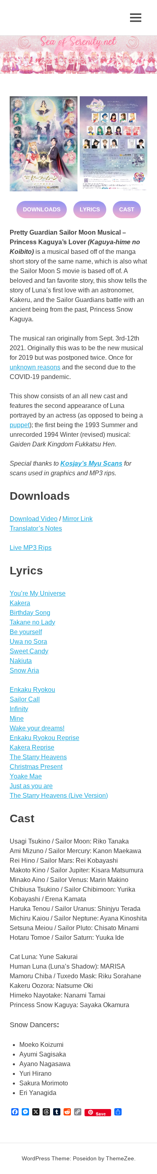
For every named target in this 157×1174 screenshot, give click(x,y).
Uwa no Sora (28, 641)
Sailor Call (25, 699)
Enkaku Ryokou (32, 689)
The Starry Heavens (38, 757)
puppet (19, 425)
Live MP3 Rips (31, 547)
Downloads (41, 209)
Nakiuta (21, 660)
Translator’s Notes (36, 528)
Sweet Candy (29, 651)
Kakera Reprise (32, 747)
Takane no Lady (32, 622)
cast (126, 209)
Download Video (34, 518)
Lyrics (90, 209)
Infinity (19, 709)
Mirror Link (77, 518)
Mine (17, 718)
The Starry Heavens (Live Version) (59, 795)
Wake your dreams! (37, 728)
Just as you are (31, 786)
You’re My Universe (38, 593)
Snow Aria (24, 670)
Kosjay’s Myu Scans (91, 463)
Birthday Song (30, 612)
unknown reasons (35, 367)
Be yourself (26, 632)
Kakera (20, 603)
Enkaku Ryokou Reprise (44, 737)
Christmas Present (36, 766)
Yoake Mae (26, 776)
